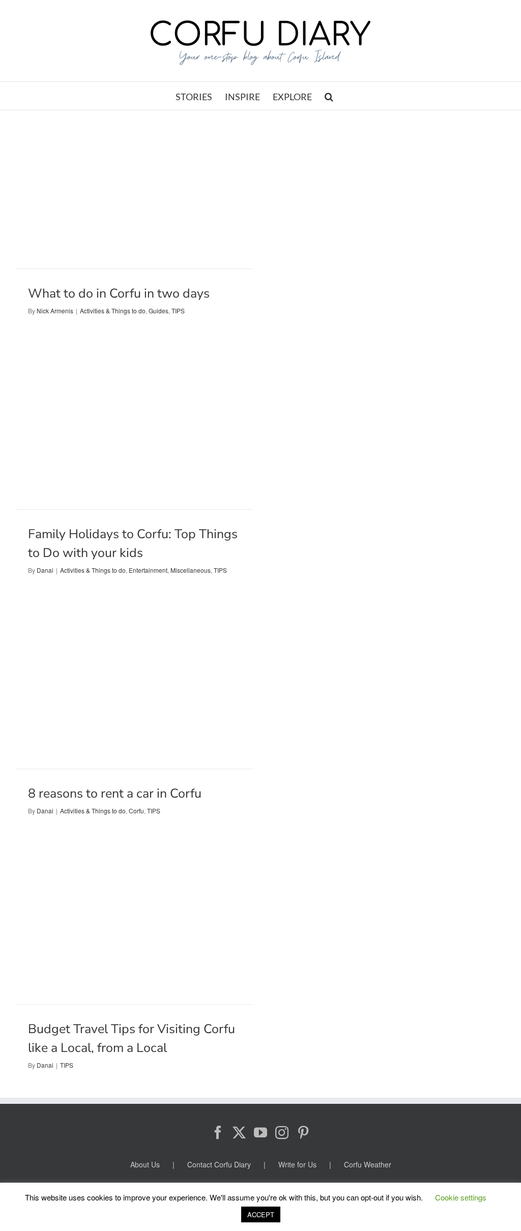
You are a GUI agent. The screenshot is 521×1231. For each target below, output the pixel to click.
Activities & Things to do (113, 310)
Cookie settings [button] (460, 1197)
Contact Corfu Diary (219, 1164)
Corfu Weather (367, 1164)
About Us (145, 1164)
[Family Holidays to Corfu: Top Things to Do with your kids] (134, 430)
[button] (329, 96)
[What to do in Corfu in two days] (134, 189)
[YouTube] (260, 1132)
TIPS (178, 310)
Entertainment (148, 570)
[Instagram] (281, 1132)
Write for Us (297, 1164)
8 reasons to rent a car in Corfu (114, 793)
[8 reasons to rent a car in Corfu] (134, 689)
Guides (158, 310)
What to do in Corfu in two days (119, 293)
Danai (45, 570)
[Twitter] (239, 1132)
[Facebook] (217, 1132)
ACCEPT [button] (260, 1214)
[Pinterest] (303, 1132)
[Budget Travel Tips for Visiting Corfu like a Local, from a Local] (134, 927)
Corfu (136, 810)
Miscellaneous (190, 570)
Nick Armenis (55, 310)
